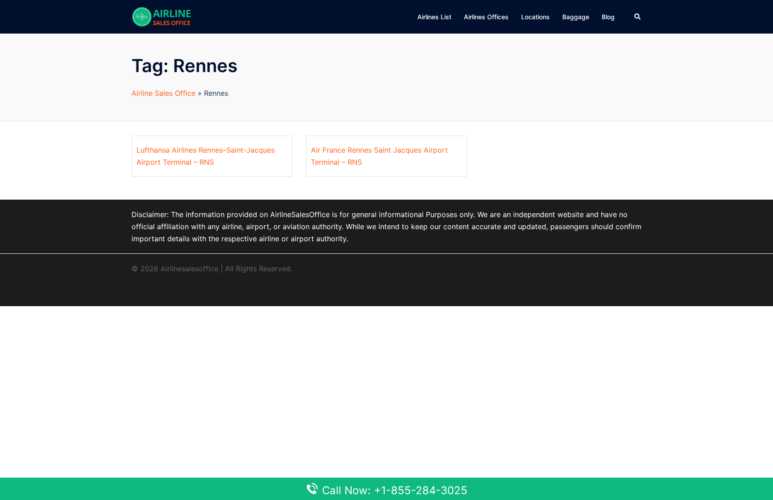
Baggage (575, 17)
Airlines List (434, 17)
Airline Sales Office (163, 93)
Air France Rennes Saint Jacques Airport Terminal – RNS (379, 156)
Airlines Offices (486, 17)
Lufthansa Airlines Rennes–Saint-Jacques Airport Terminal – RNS (205, 156)
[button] (637, 16)
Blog (608, 17)
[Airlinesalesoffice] (161, 16)
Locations (535, 17)
